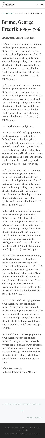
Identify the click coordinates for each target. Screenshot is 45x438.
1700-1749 (10, 13)
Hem (4, 13)
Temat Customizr (33, 434)
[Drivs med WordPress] (13, 433)
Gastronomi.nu (17, 427)
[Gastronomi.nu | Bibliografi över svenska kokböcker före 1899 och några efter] (8, 4)
